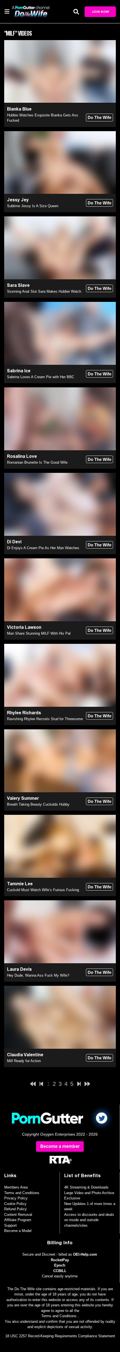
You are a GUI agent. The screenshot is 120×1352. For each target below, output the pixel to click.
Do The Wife (99, 117)
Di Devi (14, 541)
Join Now (100, 12)
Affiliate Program (17, 1220)
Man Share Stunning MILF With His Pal (39, 633)
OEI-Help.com (85, 1254)
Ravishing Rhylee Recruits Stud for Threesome (45, 719)
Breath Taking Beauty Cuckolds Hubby (38, 804)
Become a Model (18, 1231)
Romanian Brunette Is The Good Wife (37, 462)
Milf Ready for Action (24, 1061)
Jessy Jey (18, 199)
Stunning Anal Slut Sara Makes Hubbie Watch (44, 291)
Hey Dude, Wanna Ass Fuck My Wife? (38, 975)
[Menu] (7, 11)
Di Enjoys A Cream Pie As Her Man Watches (43, 548)
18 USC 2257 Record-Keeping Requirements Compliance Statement (60, 1336)
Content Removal (18, 1214)
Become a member (60, 1146)
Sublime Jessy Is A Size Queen (32, 206)
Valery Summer (23, 798)
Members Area (16, 1187)
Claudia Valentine (25, 1054)
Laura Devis (19, 969)
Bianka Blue (19, 109)
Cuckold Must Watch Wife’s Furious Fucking (43, 890)
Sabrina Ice (18, 370)
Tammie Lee (20, 883)
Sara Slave (18, 285)
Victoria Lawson (24, 627)
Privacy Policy (16, 1198)
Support (10, 1225)
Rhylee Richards (24, 712)
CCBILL (59, 1271)
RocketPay (60, 1260)
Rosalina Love (22, 456)
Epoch (59, 1265)
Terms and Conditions (21, 1193)
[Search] (76, 11)
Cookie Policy (15, 1204)
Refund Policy (15, 1209)
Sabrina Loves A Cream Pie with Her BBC (40, 377)
